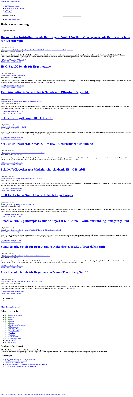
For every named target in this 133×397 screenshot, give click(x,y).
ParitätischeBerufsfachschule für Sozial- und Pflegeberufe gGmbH (45, 92)
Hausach (20, 111)
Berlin (11, 319)
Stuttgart (19, 240)
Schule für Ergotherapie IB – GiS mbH (27, 118)
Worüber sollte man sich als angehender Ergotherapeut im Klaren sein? (26, 364)
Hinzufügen (8, 12)
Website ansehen (16, 62)
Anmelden (8, 19)
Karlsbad (20, 214)
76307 (3, 214)
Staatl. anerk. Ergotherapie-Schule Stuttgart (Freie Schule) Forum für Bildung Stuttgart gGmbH (65, 221)
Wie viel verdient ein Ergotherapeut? (16, 361)
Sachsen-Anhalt (14, 337)
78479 (3, 86)
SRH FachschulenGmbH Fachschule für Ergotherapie (37, 195)
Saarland (12, 333)
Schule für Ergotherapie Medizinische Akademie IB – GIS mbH (43, 169)
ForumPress (8, 10)
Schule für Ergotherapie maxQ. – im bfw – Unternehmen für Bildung (47, 143)
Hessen (12, 323)
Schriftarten (4, 394)
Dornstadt (20, 266)
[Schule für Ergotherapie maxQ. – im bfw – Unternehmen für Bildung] (23, 153)
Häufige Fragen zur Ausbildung (14, 8)
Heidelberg (20, 163)
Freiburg (19, 188)
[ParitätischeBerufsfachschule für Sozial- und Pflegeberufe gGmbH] (22, 101)
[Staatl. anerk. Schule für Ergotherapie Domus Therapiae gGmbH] (21, 281)
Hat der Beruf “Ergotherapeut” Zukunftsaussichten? (21, 359)
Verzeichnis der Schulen (12, 6)
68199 (3, 137)
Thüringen (13, 342)
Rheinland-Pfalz (14, 331)
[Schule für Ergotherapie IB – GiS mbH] (13, 127)
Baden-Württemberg (11, 60)
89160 (3, 266)
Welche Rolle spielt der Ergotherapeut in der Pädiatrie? (21, 366)
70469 (3, 240)
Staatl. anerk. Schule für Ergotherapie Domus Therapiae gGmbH (44, 272)
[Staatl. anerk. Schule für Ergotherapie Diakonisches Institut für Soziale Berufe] (25, 256)
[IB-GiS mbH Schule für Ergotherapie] (13, 75)
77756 (3, 111)
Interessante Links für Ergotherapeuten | (21, 394)
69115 (3, 163)
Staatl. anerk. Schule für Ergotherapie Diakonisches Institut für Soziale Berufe (53, 246)
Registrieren (16, 19)
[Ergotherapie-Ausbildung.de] (10, 1)
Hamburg (12, 321)
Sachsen (12, 335)
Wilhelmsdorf (21, 60)
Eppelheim (20, 291)
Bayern (12, 317)
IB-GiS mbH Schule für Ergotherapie (26, 66)
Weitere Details (5, 62)
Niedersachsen (14, 327)
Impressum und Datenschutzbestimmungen (47, 394)
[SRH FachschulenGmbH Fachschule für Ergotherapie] (18, 204)
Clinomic (63, 394)
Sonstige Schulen (10, 340)
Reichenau (20, 86)
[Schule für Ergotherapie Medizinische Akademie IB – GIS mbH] (21, 178)
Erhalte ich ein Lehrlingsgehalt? (14, 362)
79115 (3, 188)
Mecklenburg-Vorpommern (18, 325)
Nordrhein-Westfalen (16, 329)
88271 (3, 60)
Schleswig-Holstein (16, 338)
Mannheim (20, 137)
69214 (3, 291)
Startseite (7, 5)
